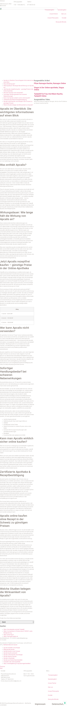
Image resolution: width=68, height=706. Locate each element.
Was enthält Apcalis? (9, 84)
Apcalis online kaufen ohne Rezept (13, 654)
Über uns (63, 14)
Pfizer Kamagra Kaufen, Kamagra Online (50, 83)
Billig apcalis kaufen (9, 649)
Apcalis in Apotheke (9, 658)
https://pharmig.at (9, 634)
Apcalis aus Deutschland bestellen (13, 660)
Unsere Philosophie (53, 18)
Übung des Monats (61, 22)
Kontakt (64, 18)
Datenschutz (58, 704)
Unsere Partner (53, 14)
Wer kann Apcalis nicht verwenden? (13, 92)
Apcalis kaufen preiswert (10, 653)
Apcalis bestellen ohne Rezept (12, 647)
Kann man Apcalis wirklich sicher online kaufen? (17, 98)
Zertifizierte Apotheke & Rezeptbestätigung (15, 99)
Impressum (40, 704)
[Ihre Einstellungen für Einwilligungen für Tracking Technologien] (65, 703)
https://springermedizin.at (11, 636)
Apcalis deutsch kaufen (10, 656)
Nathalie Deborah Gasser (10, 644)
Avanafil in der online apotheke (12, 661)
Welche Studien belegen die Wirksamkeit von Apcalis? (18, 105)
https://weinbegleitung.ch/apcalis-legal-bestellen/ (17, 663)
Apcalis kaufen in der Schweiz (12, 651)
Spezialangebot (62, 10)
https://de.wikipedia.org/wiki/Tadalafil (14, 629)
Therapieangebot (49, 10)
